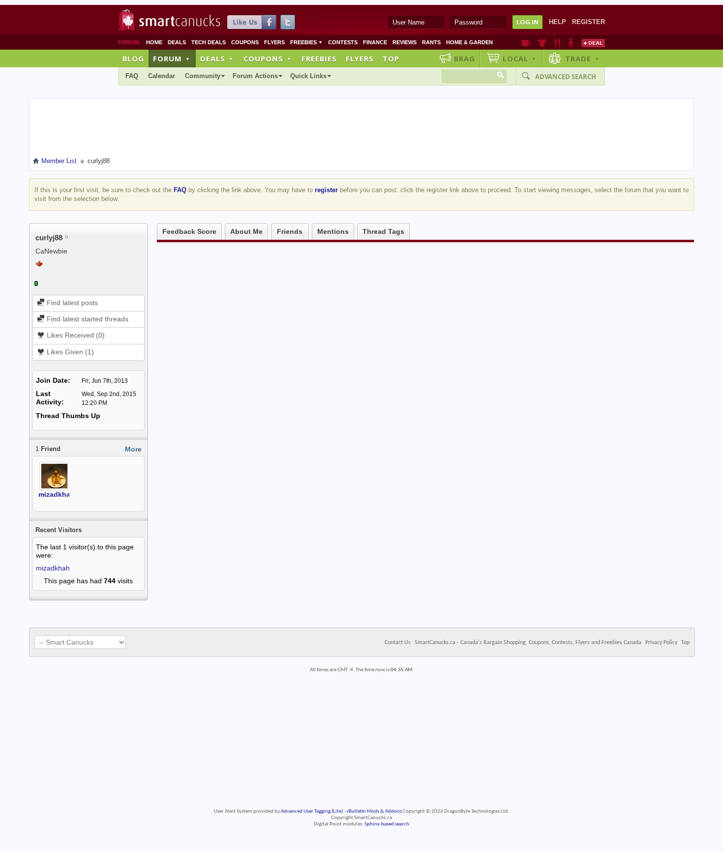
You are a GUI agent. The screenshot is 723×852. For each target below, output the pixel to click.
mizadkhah (56, 494)
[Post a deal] (593, 42)
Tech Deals (208, 42)
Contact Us (398, 643)
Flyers (274, 42)
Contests (343, 42)
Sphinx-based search (386, 824)
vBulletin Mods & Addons (374, 811)
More (133, 449)
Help (557, 22)
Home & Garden (469, 42)
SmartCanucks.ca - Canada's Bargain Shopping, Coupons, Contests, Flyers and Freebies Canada (528, 643)
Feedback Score (189, 231)
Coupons (245, 42)
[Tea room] (526, 42)
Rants (431, 42)
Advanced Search (565, 76)
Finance (375, 42)
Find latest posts (71, 303)
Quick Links (308, 76)
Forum (171, 58)
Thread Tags (383, 231)
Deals (177, 42)
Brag (464, 58)
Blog (133, 58)
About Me (246, 231)
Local (520, 58)
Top (391, 58)
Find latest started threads (86, 319)
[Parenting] (571, 42)
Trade (582, 58)
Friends (289, 231)
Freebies (306, 42)
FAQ (131, 76)
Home (154, 42)
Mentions (333, 231)
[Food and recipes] (557, 42)
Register (588, 22)
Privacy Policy (661, 643)
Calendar (161, 76)
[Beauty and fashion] (542, 42)
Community (202, 76)
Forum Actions (255, 76)
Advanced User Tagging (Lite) (312, 811)
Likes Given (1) (69, 352)
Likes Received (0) (75, 335)
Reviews (404, 42)
